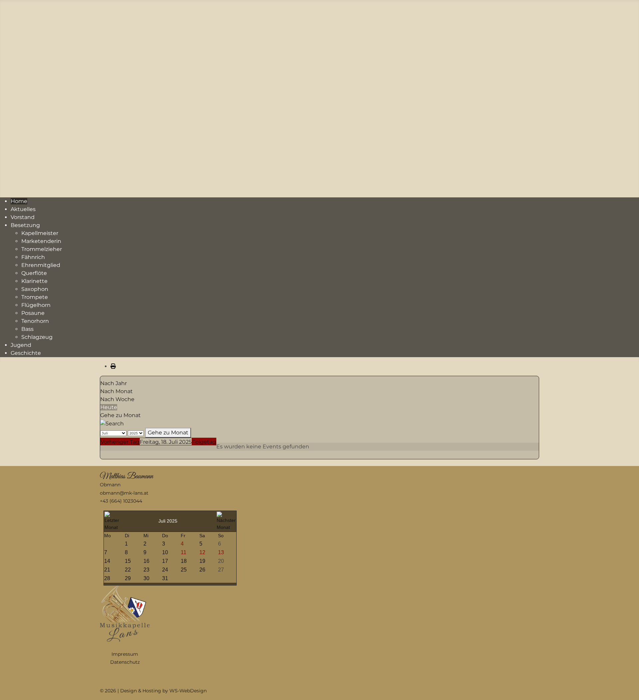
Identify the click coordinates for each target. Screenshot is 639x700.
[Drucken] (113, 366)
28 (107, 578)
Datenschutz (125, 662)
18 (184, 561)
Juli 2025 (167, 521)
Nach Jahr (113, 383)
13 (221, 552)
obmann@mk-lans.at (124, 493)
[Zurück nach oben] (627, 688)
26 (202, 570)
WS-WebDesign (188, 691)
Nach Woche (117, 399)
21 (107, 570)
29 (128, 578)
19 (202, 561)
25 (184, 570)
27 (221, 570)
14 (107, 561)
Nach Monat (116, 391)
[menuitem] (19, 201)
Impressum (124, 654)
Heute (108, 407)
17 (165, 561)
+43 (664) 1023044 (121, 501)
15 (128, 561)
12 (202, 552)
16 (146, 561)
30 (146, 578)
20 (221, 561)
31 (165, 578)
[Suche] (112, 423)
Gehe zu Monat (120, 415)
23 (146, 570)
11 (183, 552)
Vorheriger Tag (120, 442)
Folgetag (204, 442)
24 (165, 570)
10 (165, 552)
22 (128, 570)
